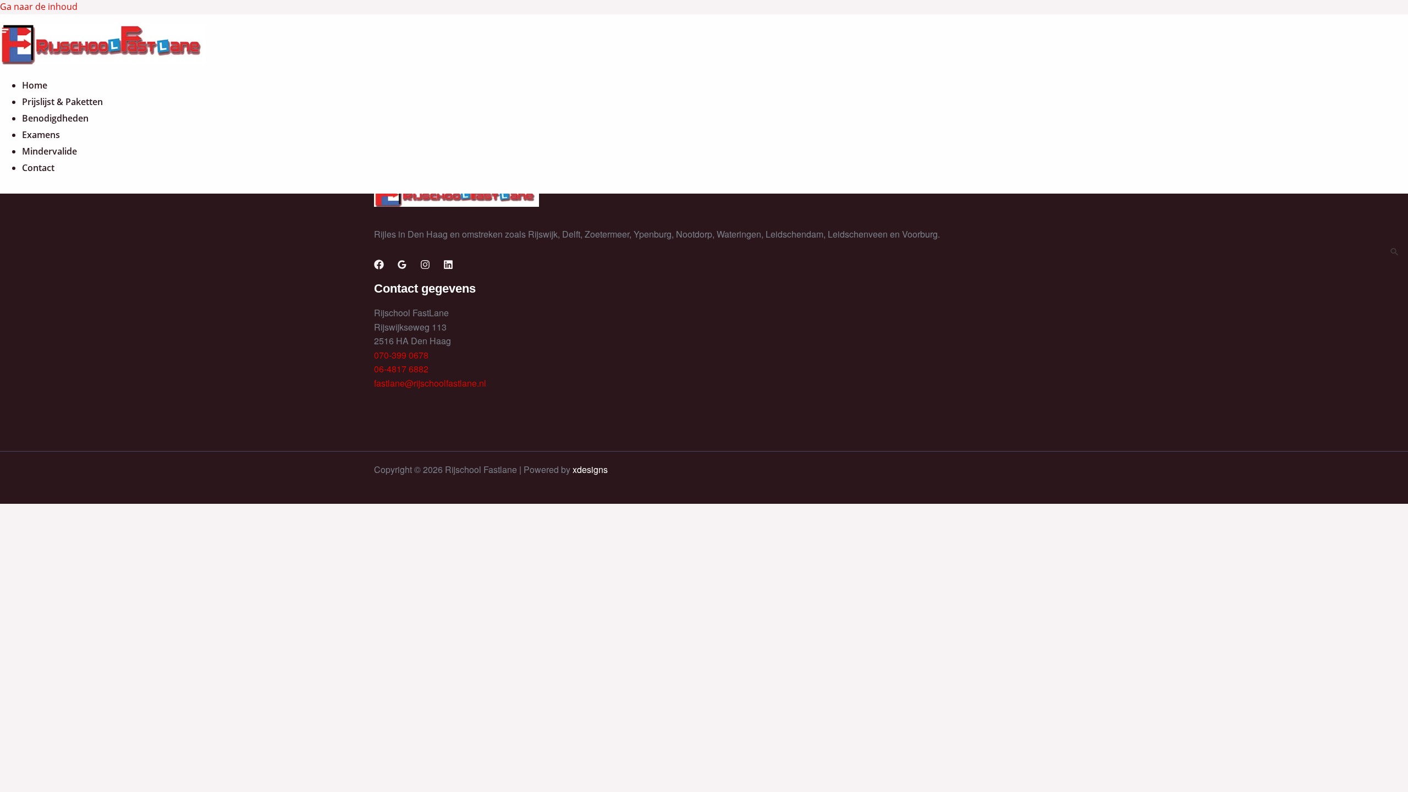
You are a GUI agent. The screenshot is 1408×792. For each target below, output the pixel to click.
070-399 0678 (401, 355)
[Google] (402, 266)
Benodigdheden (55, 118)
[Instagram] (425, 266)
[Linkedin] (448, 266)
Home (34, 85)
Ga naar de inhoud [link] (39, 7)
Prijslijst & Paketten (62, 102)
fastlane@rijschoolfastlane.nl (430, 383)
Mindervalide (49, 151)
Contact (38, 168)
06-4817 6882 (401, 368)
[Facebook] (379, 266)
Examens (41, 135)
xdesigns (590, 469)
